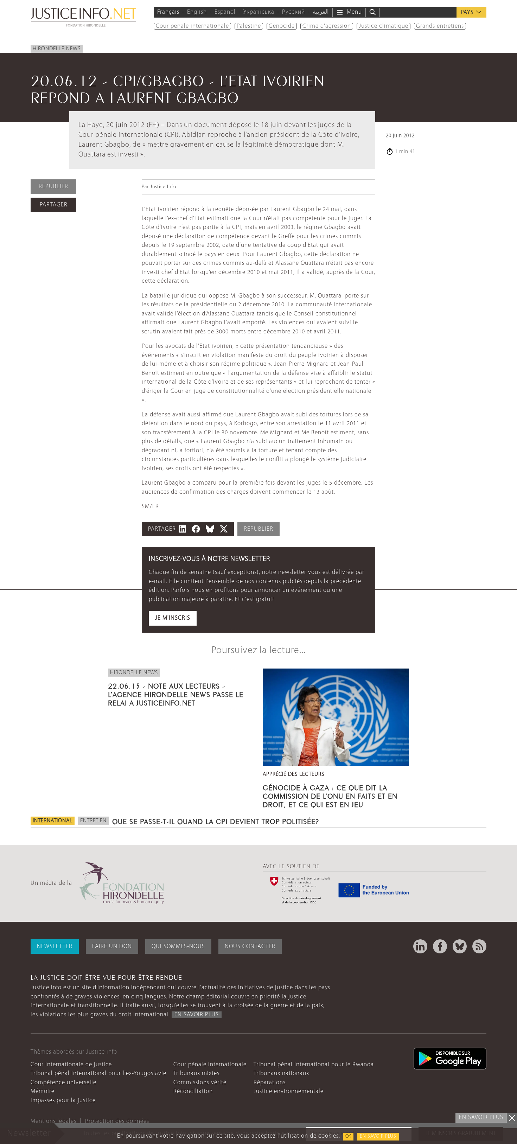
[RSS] (479, 946)
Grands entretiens (440, 26)
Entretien (93, 821)
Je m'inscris (172, 618)
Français (168, 12)
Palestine (249, 26)
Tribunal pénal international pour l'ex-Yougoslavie (98, 1073)
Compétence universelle (63, 1083)
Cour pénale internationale (192, 26)
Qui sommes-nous (178, 947)
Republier (53, 187)
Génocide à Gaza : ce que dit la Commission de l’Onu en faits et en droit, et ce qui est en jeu (330, 795)
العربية (321, 12)
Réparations (270, 1083)
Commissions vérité (199, 1083)
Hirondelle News (57, 49)
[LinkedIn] (420, 946)
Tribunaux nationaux (281, 1073)
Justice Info (163, 187)
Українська (258, 12)
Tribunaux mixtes (196, 1073)
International (52, 821)
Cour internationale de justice (71, 1065)
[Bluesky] (460, 946)
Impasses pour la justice (63, 1101)
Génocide (282, 26)
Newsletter (54, 947)
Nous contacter (250, 947)
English (197, 12)
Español (225, 12)
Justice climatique (383, 26)
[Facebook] (440, 946)
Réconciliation (193, 1091)
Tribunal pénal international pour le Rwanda (314, 1065)
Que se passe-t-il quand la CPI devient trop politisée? (215, 820)
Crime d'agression (326, 26)
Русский (293, 12)
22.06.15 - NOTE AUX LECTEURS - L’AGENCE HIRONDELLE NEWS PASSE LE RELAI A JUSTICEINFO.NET (175, 693)
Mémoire (43, 1091)
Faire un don (112, 947)
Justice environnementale (289, 1091)
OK (348, 1136)
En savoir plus (378, 1136)
